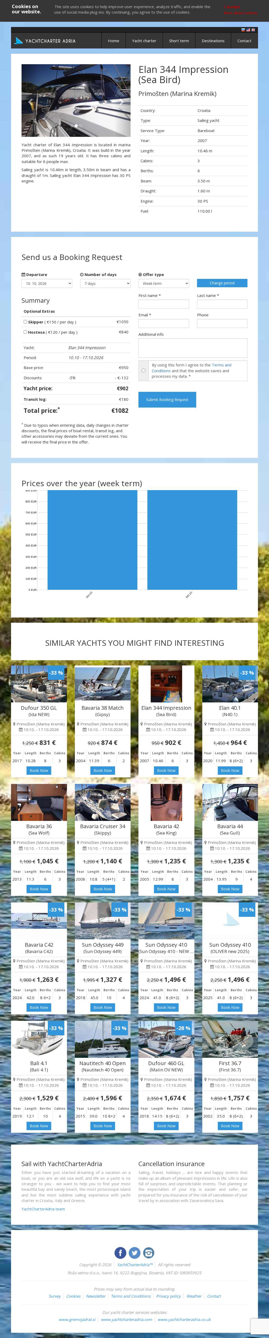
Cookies (73, 1296)
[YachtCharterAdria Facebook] (121, 1252)
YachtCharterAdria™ (134, 1264)
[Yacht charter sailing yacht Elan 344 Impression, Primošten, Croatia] (166, 684)
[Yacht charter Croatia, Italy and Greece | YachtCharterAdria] (45, 40)
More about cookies (240, 13)
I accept (232, 6)
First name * (149, 295)
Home (113, 40)
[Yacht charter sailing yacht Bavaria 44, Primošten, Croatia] (230, 802)
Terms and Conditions (131, 1296)
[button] (30, 100)
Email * (144, 314)
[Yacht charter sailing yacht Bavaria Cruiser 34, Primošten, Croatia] (103, 802)
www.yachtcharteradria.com (126, 1319)
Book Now (39, 770)
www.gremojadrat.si (77, 1319)
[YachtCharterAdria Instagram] (148, 1252)
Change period (222, 282)
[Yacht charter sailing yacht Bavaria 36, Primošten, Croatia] (39, 802)
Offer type (153, 274)
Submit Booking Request (167, 399)
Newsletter (95, 1296)
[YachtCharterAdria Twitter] (135, 1252)
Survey (55, 1296)
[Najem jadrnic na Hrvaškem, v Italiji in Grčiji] (243, 29)
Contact (244, 40)
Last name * (208, 295)
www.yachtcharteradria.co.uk (184, 1319)
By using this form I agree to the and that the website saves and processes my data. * (191, 370)
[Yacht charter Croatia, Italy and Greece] (248, 29)
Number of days (100, 274)
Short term (179, 40)
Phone (203, 314)
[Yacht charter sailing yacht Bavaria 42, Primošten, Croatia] (166, 802)
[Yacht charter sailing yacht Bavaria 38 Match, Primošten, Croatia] (103, 684)
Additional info (151, 334)
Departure (36, 274)
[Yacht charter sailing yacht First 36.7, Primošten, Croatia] (230, 1039)
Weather (193, 1296)
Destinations (213, 40)
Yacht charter (144, 40)
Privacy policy (168, 1296)
